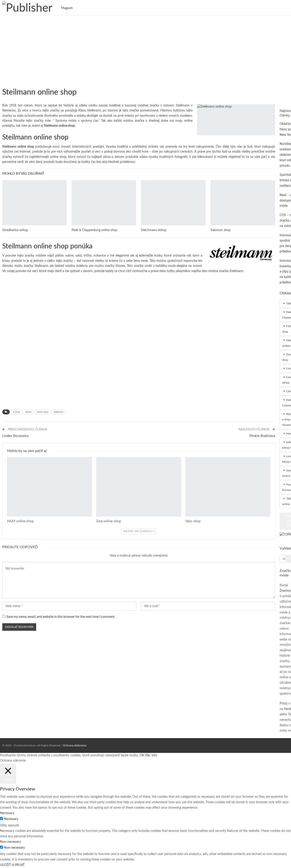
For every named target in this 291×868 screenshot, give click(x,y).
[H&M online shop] (49, 487)
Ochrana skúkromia (74, 745)
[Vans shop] (227, 487)
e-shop (16, 412)
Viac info (151, 755)
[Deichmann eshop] (173, 202)
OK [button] (142, 755)
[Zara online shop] (138, 487)
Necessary (11, 819)
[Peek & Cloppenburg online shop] (104, 202)
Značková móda (3, 83)
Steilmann (58, 412)
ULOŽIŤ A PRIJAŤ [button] (12, 865)
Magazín (67, 8)
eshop (28, 412)
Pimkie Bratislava (262, 436)
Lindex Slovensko (15, 436)
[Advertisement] (138, 48)
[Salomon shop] (243, 202)
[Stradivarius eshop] (34, 202)
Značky (3, 180)
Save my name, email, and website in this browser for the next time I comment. (60, 616)
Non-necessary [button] (10, 841)
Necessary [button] (7, 813)
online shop (42, 412)
